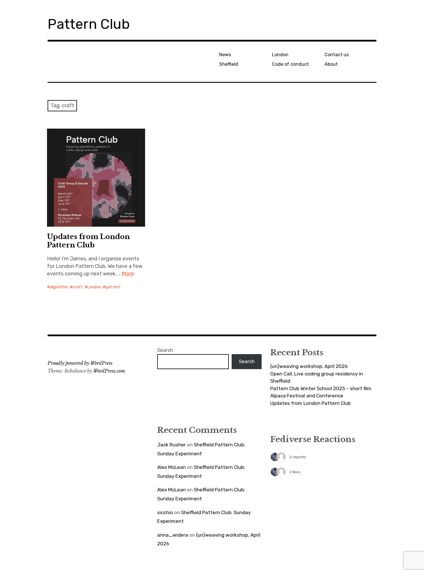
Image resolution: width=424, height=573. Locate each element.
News (225, 54)
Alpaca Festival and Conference (306, 396)
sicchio (165, 512)
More (128, 273)
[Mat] (274, 457)
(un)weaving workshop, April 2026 (309, 366)
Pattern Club (89, 24)
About (331, 64)
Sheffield (228, 64)
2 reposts (297, 457)
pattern (113, 287)
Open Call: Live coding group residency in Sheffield (316, 377)
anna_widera (172, 535)
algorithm (59, 287)
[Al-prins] (281, 457)
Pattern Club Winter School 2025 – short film (321, 388)
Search (165, 350)
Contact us (336, 54)
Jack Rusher (171, 445)
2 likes (295, 472)
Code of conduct (290, 64)
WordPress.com (109, 371)
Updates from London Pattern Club (88, 240)
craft (78, 287)
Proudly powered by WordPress (80, 363)
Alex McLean (171, 467)
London (280, 54)
